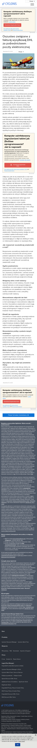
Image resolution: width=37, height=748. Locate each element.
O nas (3, 659)
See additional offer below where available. (14, 169)
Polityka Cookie (18, 675)
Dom (3, 631)
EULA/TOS (9, 501)
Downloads (16, 651)
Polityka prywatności (7, 675)
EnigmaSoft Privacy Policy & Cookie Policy (13, 688)
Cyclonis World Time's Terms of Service (12, 672)
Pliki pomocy (5, 651)
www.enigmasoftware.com (19, 538)
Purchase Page (5, 622)
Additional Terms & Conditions (10, 681)
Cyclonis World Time (23, 642)
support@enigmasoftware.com (8, 555)
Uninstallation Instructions (7, 623)
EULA (9, 30)
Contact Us (9, 659)
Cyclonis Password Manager (9, 642)
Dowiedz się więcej (25, 160)
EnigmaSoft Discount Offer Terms (10, 694)
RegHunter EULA (6, 685)
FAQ (32, 474)
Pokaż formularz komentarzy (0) (18, 415)
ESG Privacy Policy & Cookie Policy (11, 691)
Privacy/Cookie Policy (18, 30)
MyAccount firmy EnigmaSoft (8, 557)
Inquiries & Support (25, 651)
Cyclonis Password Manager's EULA (11, 669)
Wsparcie (5, 646)
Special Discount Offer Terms (9, 678)
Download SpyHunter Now (12, 25)
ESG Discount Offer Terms (9, 697)
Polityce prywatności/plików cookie (20, 501)
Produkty (4, 637)
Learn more (12, 22)
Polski (20, 52)
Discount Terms (27, 620)
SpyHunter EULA (23, 681)
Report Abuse (17, 659)
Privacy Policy (19, 620)
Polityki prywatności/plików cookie (15, 605)
